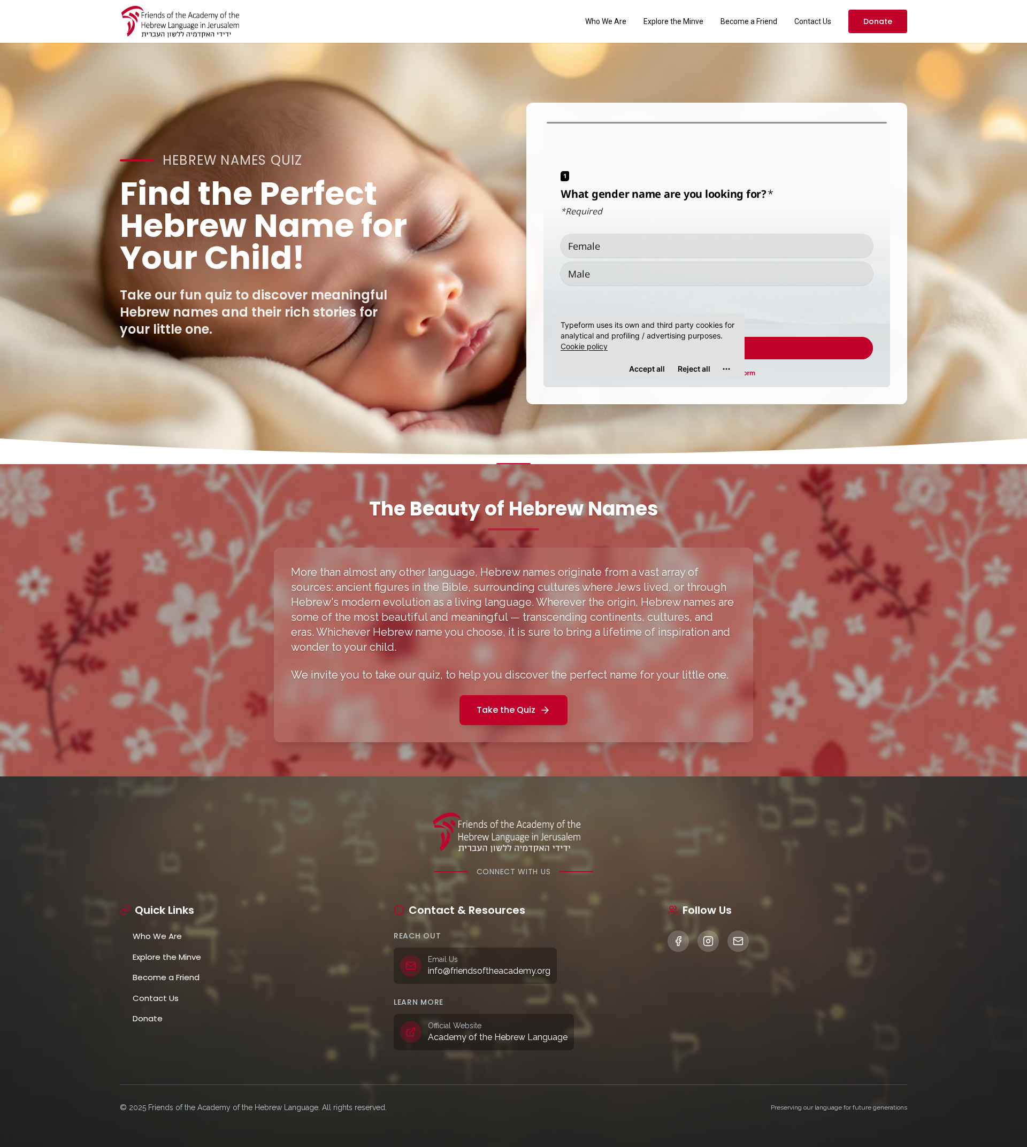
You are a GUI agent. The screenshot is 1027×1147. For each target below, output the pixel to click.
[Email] (738, 941)
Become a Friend (749, 21)
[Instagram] (708, 941)
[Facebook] (678, 941)
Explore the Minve (673, 21)
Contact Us (812, 21)
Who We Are (605, 21)
